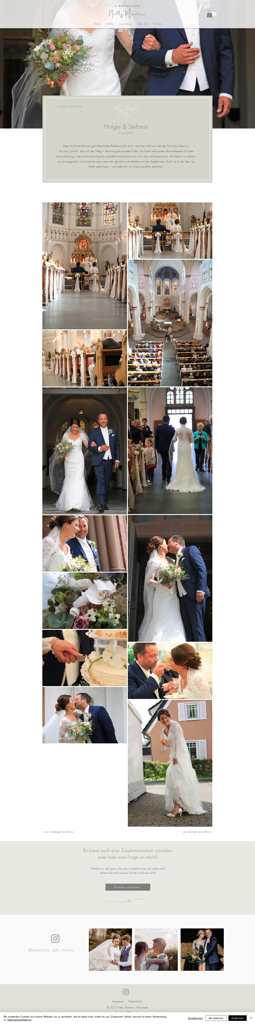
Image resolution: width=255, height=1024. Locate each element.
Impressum (118, 1001)
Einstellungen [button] (195, 1018)
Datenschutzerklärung (19, 1019)
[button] (209, 14)
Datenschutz (135, 1001)
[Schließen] (251, 1018)
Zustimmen (237, 1018)
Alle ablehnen (216, 1018)
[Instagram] (55, 938)
